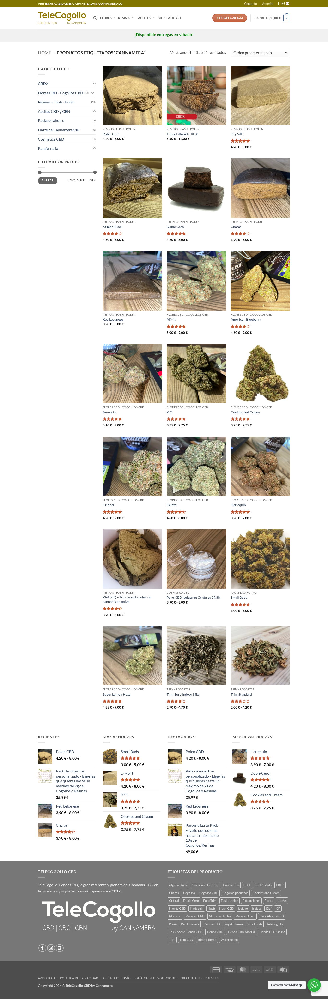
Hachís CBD (177, 908)
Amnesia (109, 412)
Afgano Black (112, 227)
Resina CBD (212, 924)
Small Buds (239, 597)
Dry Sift (236, 134)
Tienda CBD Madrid (241, 932)
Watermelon (229, 940)
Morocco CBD (195, 916)
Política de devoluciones (155, 978)
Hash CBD (226, 908)
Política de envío (116, 978)
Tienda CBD (215, 932)
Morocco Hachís (220, 916)
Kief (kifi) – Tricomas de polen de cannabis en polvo (127, 599)
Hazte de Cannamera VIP (58, 129)
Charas (236, 227)
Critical (108, 505)
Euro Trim (210, 901)
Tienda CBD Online (272, 932)
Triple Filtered (206, 940)
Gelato (171, 505)
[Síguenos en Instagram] (283, 3)
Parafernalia (48, 148)
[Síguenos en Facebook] (278, 3)
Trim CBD (186, 940)
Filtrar (48, 180)
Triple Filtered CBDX (182, 134)
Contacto (250, 4)
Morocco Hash (245, 916)
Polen (173, 924)
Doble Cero (175, 227)
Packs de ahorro (51, 120)
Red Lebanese (113, 319)
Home (44, 52)
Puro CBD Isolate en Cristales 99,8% (194, 597)
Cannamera (231, 885)
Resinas (124, 18)
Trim (172, 940)
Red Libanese (190, 924)
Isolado (243, 908)
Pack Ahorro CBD (272, 916)
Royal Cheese (233, 924)
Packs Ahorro (169, 18)
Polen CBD (111, 134)
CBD (246, 885)
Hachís (282, 901)
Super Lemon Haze (116, 694)
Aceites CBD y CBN (54, 111)
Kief (268, 908)
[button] (267, 3)
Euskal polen (229, 901)
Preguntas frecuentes (199, 978)
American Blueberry (246, 319)
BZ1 (170, 412)
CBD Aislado (263, 885)
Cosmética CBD (51, 139)
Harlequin (238, 505)
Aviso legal (47, 978)
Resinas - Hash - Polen (56, 102)
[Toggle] (93, 93)
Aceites (144, 18)
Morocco (175, 916)
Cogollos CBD (208, 893)
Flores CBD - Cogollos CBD (60, 92)
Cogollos (189, 893)
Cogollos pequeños (235, 893)
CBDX (43, 83)
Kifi (278, 908)
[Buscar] (95, 18)
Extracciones (251, 901)
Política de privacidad (79, 978)
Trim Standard (241, 694)
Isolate (256, 908)
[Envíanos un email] (287, 3)
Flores (106, 18)
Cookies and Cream (245, 412)
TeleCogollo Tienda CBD (58, 884)
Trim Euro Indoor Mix (183, 694)
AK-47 (171, 319)
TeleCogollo (275, 924)
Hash (211, 908)
